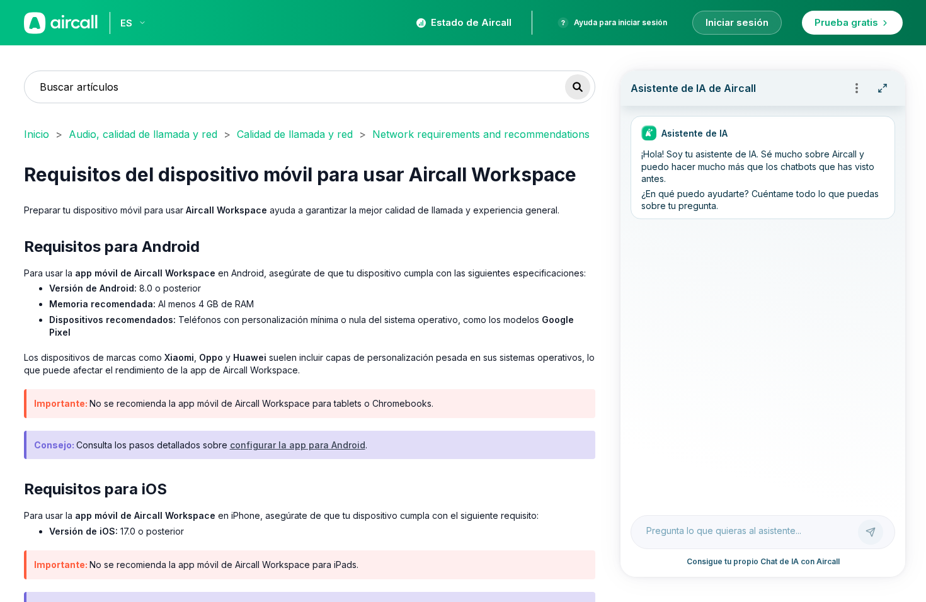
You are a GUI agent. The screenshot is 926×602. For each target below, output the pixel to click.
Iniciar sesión (737, 22)
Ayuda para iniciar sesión (620, 22)
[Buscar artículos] (577, 86)
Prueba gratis (846, 22)
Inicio (36, 134)
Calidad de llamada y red (295, 134)
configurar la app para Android (297, 445)
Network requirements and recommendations (481, 134)
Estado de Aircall (471, 22)
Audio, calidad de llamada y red (143, 134)
